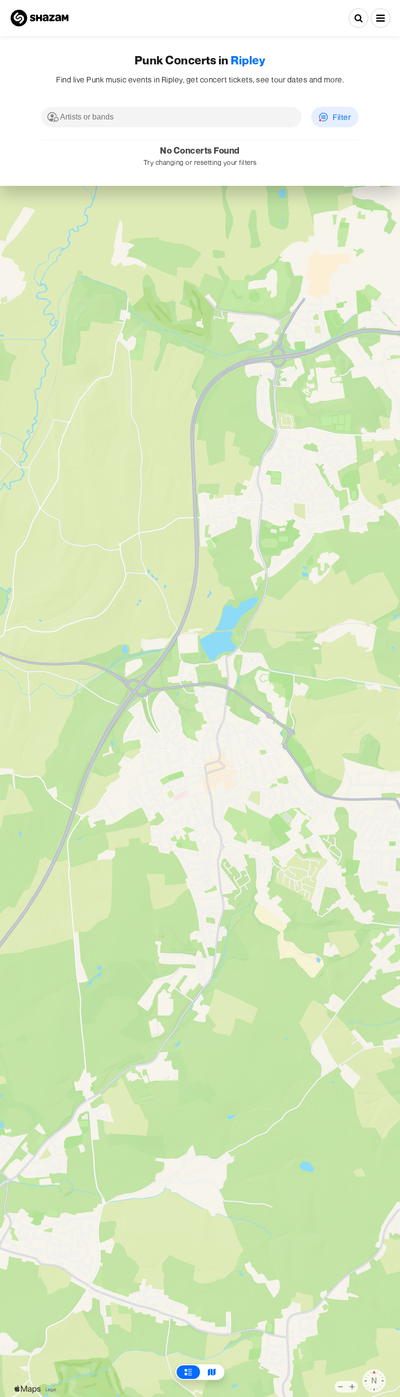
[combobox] (171, 117)
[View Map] (211, 1372)
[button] (380, 18)
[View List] (188, 1372)
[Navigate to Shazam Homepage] (39, 18)
